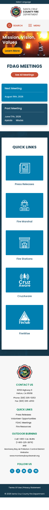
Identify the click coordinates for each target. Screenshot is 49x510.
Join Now (11, 50)
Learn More (24, 173)
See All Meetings (24, 74)
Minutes (19, 120)
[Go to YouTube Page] (24, 470)
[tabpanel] (24, 44)
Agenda (8, 120)
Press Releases (23, 414)
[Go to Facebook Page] (18, 470)
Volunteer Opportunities (23, 418)
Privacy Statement (32, 487)
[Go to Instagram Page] (29, 470)
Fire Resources (23, 426)
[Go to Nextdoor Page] (36, 470)
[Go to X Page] (12, 470)
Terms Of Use (15, 487)
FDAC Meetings (23, 422)
